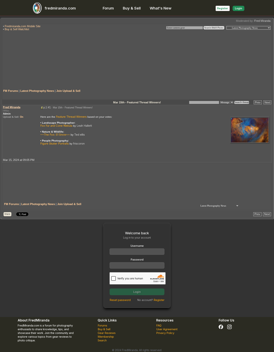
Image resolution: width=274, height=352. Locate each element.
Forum (108, 8)
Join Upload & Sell (68, 90)
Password (137, 259)
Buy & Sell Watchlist (17, 29)
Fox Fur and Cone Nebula (56, 125)
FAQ (158, 325)
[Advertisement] (137, 58)
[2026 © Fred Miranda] (249, 130)
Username (137, 245)
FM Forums (10, 90)
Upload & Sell (10, 116)
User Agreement (166, 329)
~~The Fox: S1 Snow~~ (55, 134)
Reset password (120, 300)
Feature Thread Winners (71, 116)
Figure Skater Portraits (54, 143)
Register (222, 8)
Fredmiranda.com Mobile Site (22, 26)
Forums (102, 325)
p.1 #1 (47, 107)
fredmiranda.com (60, 8)
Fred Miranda (262, 20)
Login (238, 8)
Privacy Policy (165, 333)
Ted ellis (79, 134)
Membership (106, 336)
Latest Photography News (37, 90)
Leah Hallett (84, 125)
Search (102, 340)
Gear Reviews (107, 333)
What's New (160, 8)
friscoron (79, 143)
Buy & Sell (132, 8)
